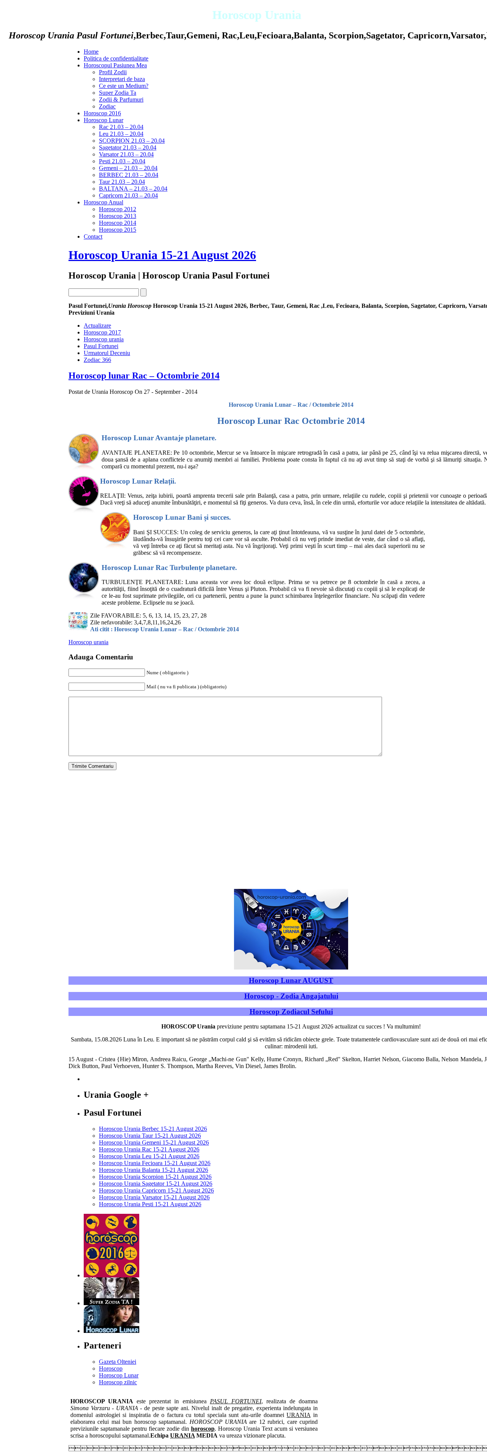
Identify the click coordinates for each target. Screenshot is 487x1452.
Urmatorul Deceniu (107, 353)
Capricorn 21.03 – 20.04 (128, 195)
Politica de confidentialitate (116, 58)
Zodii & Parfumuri (121, 99)
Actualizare (97, 325)
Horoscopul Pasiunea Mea (115, 65)
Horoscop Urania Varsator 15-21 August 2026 (154, 1197)
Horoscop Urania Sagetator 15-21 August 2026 (155, 1183)
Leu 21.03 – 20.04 (121, 134)
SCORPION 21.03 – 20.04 (132, 140)
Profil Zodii (113, 72)
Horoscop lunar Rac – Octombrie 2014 (144, 376)
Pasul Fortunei (101, 346)
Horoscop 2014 (117, 223)
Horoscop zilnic (118, 1382)
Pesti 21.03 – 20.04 (122, 161)
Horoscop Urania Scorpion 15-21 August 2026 (155, 1176)
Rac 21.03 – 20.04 (121, 127)
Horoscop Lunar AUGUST (291, 980)
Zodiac (107, 106)
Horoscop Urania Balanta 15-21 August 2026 (153, 1170)
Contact (93, 236)
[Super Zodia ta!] (111, 1303)
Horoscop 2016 (102, 113)
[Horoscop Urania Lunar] (111, 1331)
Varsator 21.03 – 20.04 (126, 154)
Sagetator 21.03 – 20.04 (127, 147)
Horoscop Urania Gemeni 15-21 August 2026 (154, 1142)
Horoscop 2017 (102, 332)
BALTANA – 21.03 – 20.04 (133, 188)
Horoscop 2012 (117, 209)
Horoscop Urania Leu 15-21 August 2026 (149, 1156)
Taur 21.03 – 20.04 (122, 181)
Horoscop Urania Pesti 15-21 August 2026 (150, 1204)
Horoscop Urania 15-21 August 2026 (162, 255)
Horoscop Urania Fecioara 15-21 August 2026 (154, 1163)
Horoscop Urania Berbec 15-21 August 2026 (153, 1129)
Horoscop (111, 1368)
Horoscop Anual (103, 202)
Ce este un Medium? (123, 86)
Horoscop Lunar (103, 120)
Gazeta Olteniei (117, 1361)
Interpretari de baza (122, 79)
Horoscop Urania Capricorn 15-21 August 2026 (156, 1190)
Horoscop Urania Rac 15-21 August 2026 (149, 1149)
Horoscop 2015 (117, 229)
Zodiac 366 (97, 360)
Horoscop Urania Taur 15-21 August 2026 (150, 1135)
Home (91, 51)
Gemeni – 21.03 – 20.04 (128, 168)
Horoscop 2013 (117, 216)
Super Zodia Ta (117, 92)
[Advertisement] (41, 348)
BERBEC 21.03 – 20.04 (128, 175)
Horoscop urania (104, 339)
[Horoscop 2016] (111, 1275)
